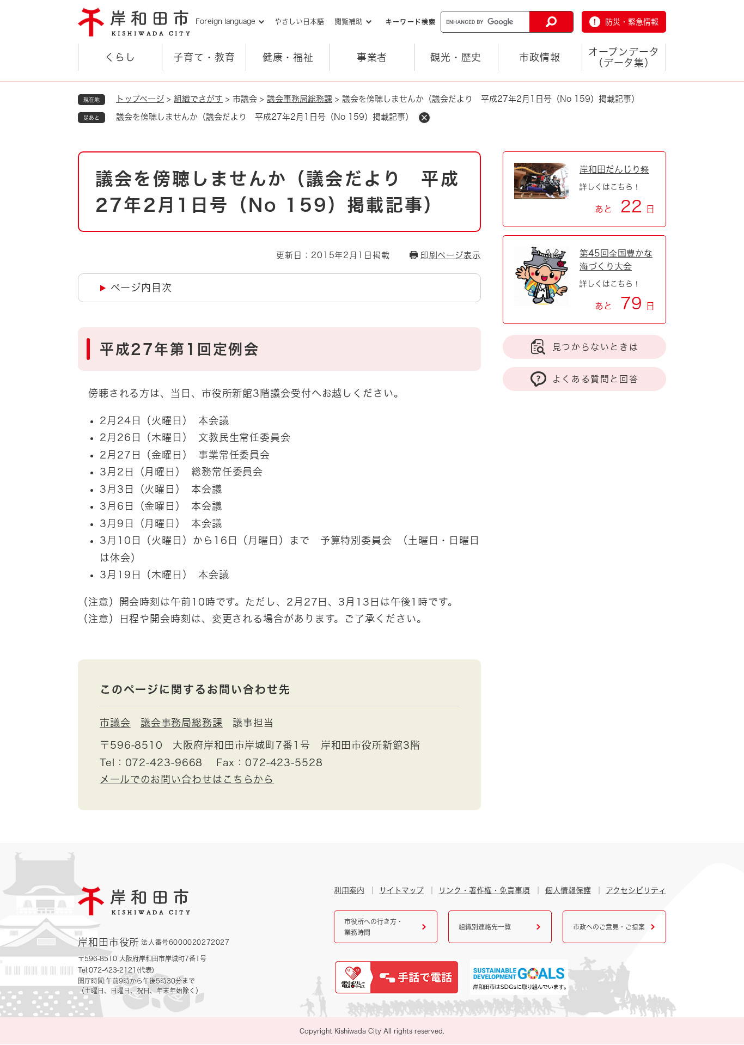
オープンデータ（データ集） (623, 57)
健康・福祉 (288, 57)
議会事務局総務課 (299, 99)
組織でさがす (198, 99)
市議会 (115, 723)
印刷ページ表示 (450, 255)
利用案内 (349, 890)
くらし (120, 57)
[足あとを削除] (424, 117)
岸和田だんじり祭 (614, 169)
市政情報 (539, 57)
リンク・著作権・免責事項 (484, 890)
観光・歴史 (456, 57)
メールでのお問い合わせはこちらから (187, 779)
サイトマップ (401, 890)
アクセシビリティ (636, 890)
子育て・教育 (204, 57)
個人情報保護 (568, 890)
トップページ (140, 99)
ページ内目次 (141, 287)
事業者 (372, 57)
